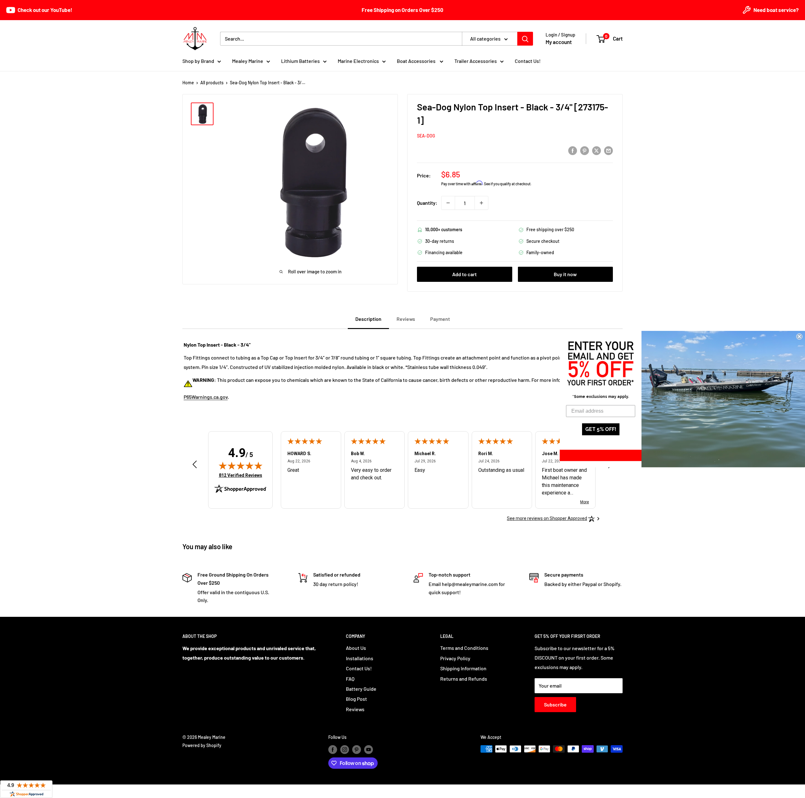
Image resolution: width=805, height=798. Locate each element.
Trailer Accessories (475, 61)
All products (212, 82)
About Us (356, 648)
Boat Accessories (416, 61)
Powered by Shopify (201, 745)
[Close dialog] (799, 336)
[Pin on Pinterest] (584, 150)
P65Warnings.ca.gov (206, 397)
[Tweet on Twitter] (596, 150)
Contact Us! (528, 61)
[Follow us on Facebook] (332, 749)
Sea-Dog (426, 135)
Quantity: (427, 203)
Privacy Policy (455, 658)
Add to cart (464, 274)
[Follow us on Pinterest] (356, 749)
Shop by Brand (198, 61)
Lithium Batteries (300, 61)
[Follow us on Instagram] (344, 749)
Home (188, 82)
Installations (359, 658)
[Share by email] (608, 150)
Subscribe (555, 704)
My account (559, 42)
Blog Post (356, 699)
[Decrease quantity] (448, 202)
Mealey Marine (247, 61)
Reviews (355, 709)
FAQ (350, 679)
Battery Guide (361, 689)
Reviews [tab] (406, 319)
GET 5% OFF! (600, 429)
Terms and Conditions (464, 648)
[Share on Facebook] (572, 150)
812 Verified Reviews (240, 475)
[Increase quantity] (481, 202)
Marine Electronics (358, 61)
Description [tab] (368, 319)
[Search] (525, 39)
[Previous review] (195, 466)
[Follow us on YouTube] (368, 749)
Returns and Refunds (463, 679)
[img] (241, 465)
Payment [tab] (440, 319)
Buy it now (565, 274)
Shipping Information (463, 668)
